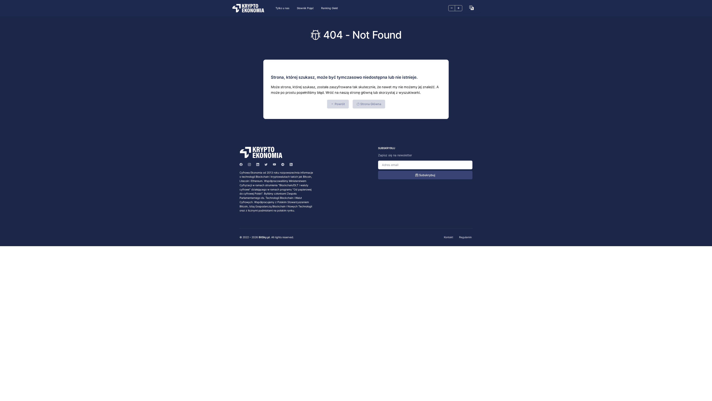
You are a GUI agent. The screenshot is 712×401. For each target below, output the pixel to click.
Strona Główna (370, 104)
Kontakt (448, 237)
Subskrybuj (426, 175)
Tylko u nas (282, 8)
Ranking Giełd (329, 8)
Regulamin (465, 237)
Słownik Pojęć (305, 8)
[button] (471, 8)
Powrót (339, 104)
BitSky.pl (264, 237)
